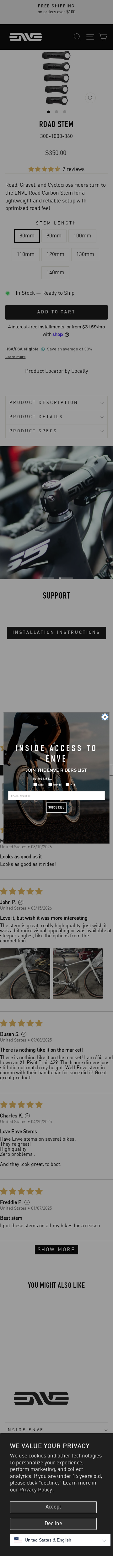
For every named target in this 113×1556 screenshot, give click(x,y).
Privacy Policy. (36, 1489)
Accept (53, 1506)
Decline (53, 1523)
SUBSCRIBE (56, 807)
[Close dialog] (105, 717)
